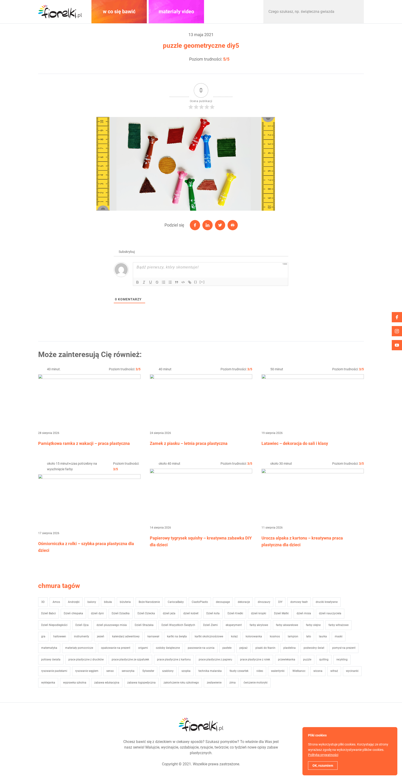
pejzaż (243, 647)
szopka (186, 671)
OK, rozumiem (322, 765)
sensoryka (128, 671)
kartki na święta (177, 636)
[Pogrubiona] (137, 282)
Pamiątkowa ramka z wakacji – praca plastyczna (84, 443)
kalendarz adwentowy (126, 636)
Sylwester (148, 671)
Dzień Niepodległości (54, 625)
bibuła (108, 602)
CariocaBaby (176, 602)
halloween (59, 636)
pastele (226, 647)
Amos (56, 602)
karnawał (153, 636)
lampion (293, 636)
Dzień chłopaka (73, 613)
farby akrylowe (259, 625)
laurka (323, 636)
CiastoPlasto (200, 602)
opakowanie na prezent (115, 647)
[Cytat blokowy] (176, 282)
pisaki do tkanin (265, 647)
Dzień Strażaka (144, 625)
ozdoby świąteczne (168, 647)
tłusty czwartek (239, 671)
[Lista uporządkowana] (163, 282)
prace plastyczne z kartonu (174, 659)
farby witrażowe (338, 625)
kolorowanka (254, 636)
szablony (168, 671)
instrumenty (81, 636)
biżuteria (125, 602)
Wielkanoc (298, 671)
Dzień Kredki (235, 613)
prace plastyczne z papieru (215, 659)
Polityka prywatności (323, 755)
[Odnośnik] (189, 282)
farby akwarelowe (287, 625)
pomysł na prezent (343, 647)
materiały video (176, 11)
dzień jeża (169, 613)
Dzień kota (213, 613)
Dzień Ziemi (210, 625)
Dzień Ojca (82, 625)
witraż (334, 671)
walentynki (278, 671)
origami (143, 647)
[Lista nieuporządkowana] (170, 282)
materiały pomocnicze (79, 647)
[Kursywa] (144, 282)
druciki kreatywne (327, 602)
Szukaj (355, 11)
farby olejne (313, 625)
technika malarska (210, 671)
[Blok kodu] (183, 282)
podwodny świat (314, 647)
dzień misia (304, 613)
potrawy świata (50, 659)
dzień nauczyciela (330, 613)
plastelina (289, 647)
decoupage (223, 602)
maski (338, 636)
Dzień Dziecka (146, 613)
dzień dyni (97, 613)
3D (43, 602)
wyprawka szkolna (74, 682)
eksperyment (234, 625)
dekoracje (244, 602)
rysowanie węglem (86, 671)
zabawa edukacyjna (106, 682)
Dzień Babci (48, 613)
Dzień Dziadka (121, 613)
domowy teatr (299, 602)
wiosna (317, 671)
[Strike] (157, 282)
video (259, 671)
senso (110, 671)
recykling (342, 659)
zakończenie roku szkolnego (181, 682)
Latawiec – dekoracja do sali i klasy (294, 443)
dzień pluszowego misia (112, 625)
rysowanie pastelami (54, 671)
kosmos (275, 636)
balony (91, 602)
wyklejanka (48, 682)
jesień (100, 636)
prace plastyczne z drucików (86, 659)
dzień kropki (258, 613)
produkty (234, 11)
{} (195, 282)
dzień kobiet (190, 613)
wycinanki (352, 671)
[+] (202, 282)
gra (43, 636)
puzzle (307, 659)
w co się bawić (119, 11)
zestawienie (214, 682)
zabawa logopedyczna (141, 682)
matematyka (49, 647)
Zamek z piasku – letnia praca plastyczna (189, 443)
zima (232, 682)
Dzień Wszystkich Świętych (178, 625)
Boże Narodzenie (149, 602)
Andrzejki (74, 602)
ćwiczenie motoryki (256, 682)
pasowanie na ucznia (201, 647)
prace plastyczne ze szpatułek (130, 659)
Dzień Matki (281, 613)
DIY (280, 602)
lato (308, 636)
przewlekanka (286, 659)
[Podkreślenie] (150, 282)
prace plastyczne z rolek (255, 659)
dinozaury (264, 602)
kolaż (234, 636)
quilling (323, 659)
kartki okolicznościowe (209, 636)
